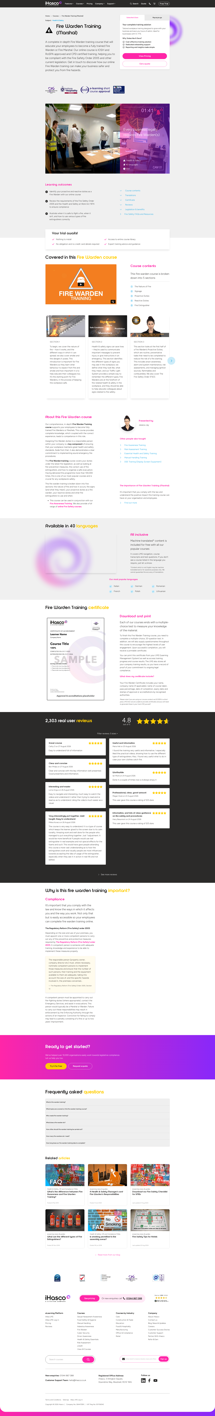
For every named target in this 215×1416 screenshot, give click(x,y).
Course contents (132, 190)
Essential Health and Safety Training (140, 453)
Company (152, 1313)
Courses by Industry (125, 1313)
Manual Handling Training (135, 457)
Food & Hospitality (123, 1326)
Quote (143, 4)
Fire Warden (82, 1330)
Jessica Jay (144, 425)
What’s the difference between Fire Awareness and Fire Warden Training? (65, 1194)
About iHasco (153, 1317)
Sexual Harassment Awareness (89, 1317)
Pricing (48, 1323)
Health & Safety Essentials (87, 1339)
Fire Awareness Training (135, 445)
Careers (151, 1326)
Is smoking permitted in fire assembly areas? (103, 1238)
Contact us (152, 1320)
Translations (130, 195)
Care (118, 1317)
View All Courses (84, 1349)
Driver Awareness (84, 1336)
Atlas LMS (49, 1317)
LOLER (80, 1346)
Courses (81, 1313)
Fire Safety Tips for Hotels (144, 1237)
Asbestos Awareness (85, 1326)
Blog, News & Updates (157, 1323)
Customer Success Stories (159, 1330)
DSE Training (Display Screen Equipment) (142, 461)
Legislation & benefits (134, 209)
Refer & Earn (153, 1339)
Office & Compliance (124, 1333)
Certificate (130, 200)
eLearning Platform (54, 1313)
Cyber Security (83, 1333)
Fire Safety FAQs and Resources (138, 214)
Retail (118, 1336)
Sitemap (66, 1400)
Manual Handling (84, 1323)
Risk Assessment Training (135, 449)
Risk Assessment (84, 1343)
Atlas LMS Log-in (52, 1320)
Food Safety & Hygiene (86, 1320)
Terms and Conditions (53, 1400)
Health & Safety (58, 20)
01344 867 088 (134, 1298)
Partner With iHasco (156, 1336)
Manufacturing (122, 1330)
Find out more (130, 503)
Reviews (129, 204)
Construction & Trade (124, 1320)
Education (120, 1323)
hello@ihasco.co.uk (77, 1380)
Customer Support (155, 1333)
